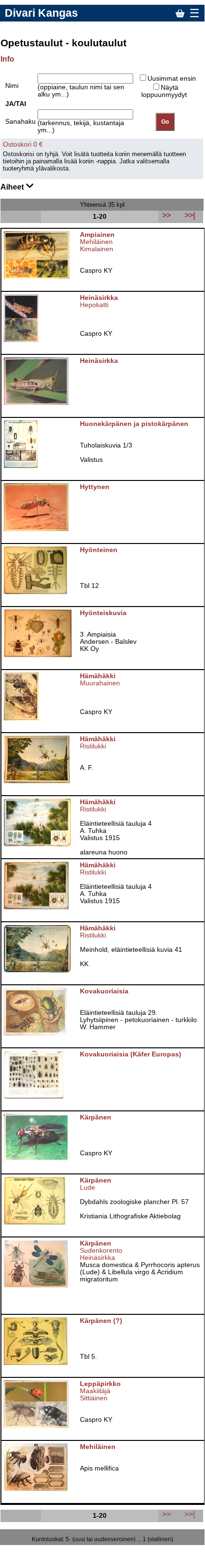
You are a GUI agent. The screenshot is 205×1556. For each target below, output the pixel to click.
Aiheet (13, 187)
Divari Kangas (41, 13)
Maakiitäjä (95, 1391)
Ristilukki (93, 746)
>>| (190, 1514)
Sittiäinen (93, 1398)
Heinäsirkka (97, 1257)
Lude (87, 1187)
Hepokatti (94, 305)
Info (7, 59)
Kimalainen (96, 249)
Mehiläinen (96, 241)
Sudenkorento (101, 1250)
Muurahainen (100, 683)
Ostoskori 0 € (23, 144)
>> (166, 1514)
